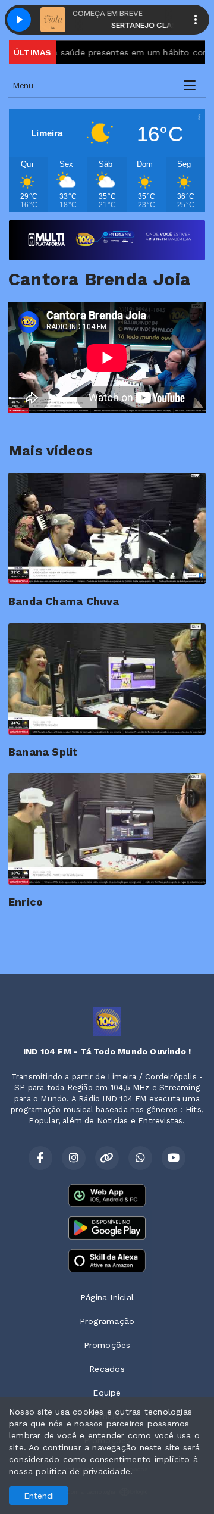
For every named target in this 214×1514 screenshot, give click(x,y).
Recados (106, 1368)
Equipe (107, 1392)
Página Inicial (107, 1297)
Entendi (39, 1495)
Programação (107, 1321)
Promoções (107, 1345)
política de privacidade (83, 1471)
